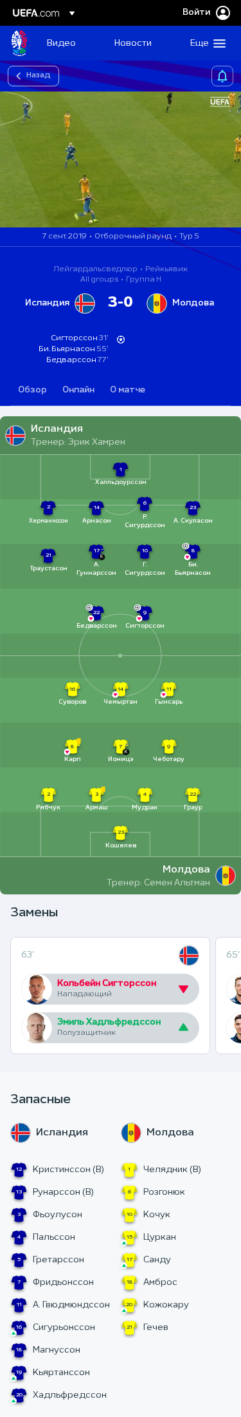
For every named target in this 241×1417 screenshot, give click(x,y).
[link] (61, 43)
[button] (205, 43)
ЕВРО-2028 (19, 43)
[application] (120, 159)
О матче (127, 390)
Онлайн (78, 390)
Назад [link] (38, 75)
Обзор (32, 390)
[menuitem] (70, 43)
